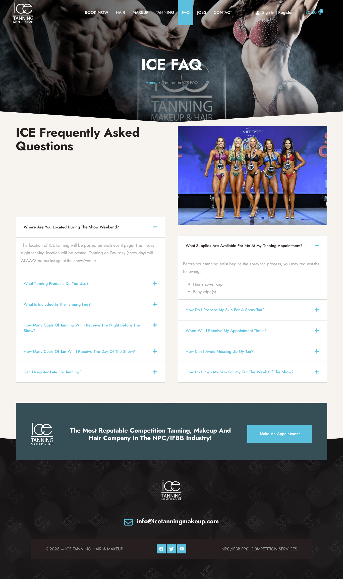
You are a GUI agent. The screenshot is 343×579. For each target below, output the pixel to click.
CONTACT (223, 12)
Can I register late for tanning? (52, 372)
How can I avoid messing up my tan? (219, 351)
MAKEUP (140, 12)
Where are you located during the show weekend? (71, 227)
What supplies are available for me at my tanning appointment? (244, 246)
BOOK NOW (96, 12)
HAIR (120, 12)
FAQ (186, 12)
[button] (90, 227)
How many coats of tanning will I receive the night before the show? (82, 328)
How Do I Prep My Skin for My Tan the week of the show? (240, 372)
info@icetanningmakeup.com (178, 521)
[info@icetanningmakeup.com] (128, 522)
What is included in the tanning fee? (57, 304)
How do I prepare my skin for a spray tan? (225, 310)
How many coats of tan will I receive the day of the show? (79, 351)
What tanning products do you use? (56, 283)
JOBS (201, 12)
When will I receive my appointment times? (226, 331)
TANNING (165, 12)
